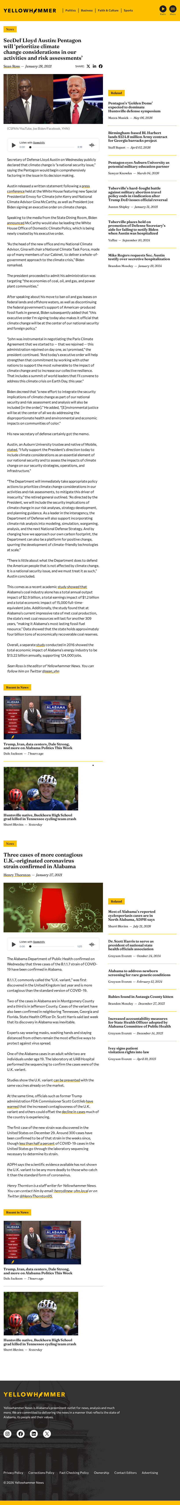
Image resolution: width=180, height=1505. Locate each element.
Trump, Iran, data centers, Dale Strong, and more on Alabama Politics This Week (38, 746)
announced (15, 223)
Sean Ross (12, 66)
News (10, 29)
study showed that (72, 587)
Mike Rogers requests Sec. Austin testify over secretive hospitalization (139, 257)
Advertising (150, 1472)
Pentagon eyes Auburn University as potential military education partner (138, 164)
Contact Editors (125, 1472)
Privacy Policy (13, 1472)
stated (12, 449)
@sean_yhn (50, 671)
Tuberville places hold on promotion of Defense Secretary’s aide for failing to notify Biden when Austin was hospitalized (137, 228)
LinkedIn (94, 66)
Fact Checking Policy (74, 1472)
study (40, 645)
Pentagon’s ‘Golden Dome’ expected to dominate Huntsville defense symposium (134, 107)
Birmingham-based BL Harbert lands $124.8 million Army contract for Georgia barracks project (137, 137)
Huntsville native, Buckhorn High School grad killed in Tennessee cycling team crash (40, 817)
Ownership (101, 1472)
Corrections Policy (41, 1472)
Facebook (100, 66)
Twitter (88, 66)
